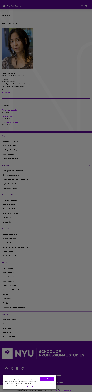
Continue (47, 379)
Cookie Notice (31, 387)
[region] (29, 382)
